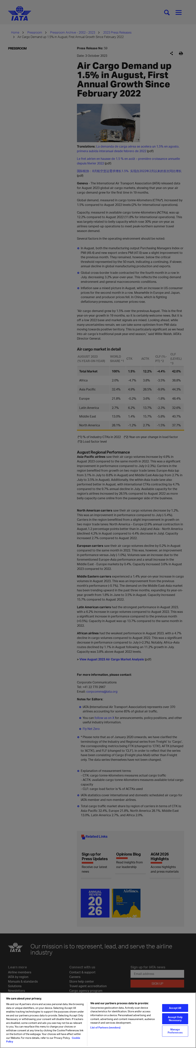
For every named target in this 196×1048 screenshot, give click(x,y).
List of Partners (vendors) (105, 1027)
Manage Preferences (175, 1031)
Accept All (175, 1007)
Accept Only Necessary (175, 1019)
